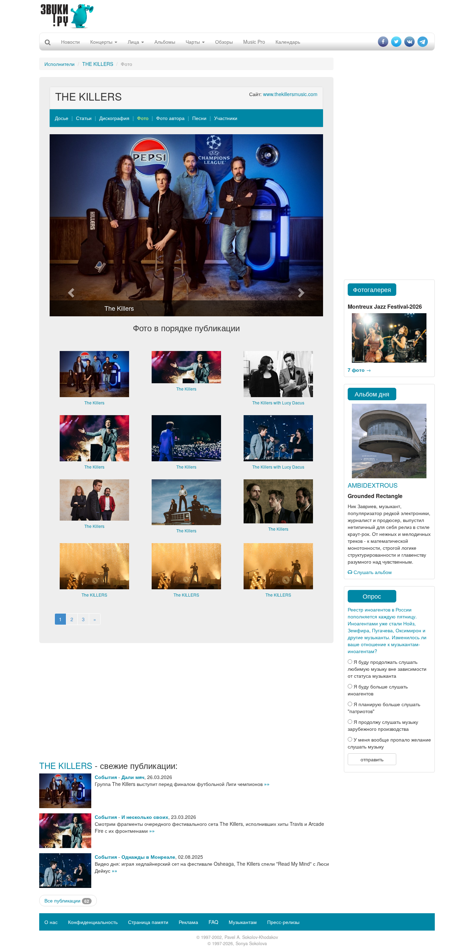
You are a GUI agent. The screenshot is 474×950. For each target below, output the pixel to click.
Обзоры (224, 41)
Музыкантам (243, 921)
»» (267, 783)
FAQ (213, 921)
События (106, 776)
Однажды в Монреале (148, 856)
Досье (61, 117)
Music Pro (254, 41)
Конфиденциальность (93, 921)
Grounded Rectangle (375, 496)
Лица (134, 41)
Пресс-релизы (283, 921)
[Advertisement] (237, 15)
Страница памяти (148, 921)
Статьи (84, 117)
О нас (51, 921)
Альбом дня (372, 393)
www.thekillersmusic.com (290, 94)
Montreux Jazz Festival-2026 (385, 306)
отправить (372, 759)
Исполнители (59, 63)
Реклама (188, 921)
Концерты (102, 41)
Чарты (193, 41)
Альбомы (164, 41)
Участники (225, 117)
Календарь (288, 41)
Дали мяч (132, 776)
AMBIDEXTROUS (373, 484)
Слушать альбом (372, 571)
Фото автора (170, 117)
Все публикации (66, 900)
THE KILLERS (97, 63)
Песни (199, 117)
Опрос (372, 595)
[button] (70, 225)
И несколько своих (144, 816)
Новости (70, 41)
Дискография (114, 117)
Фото (143, 117)
